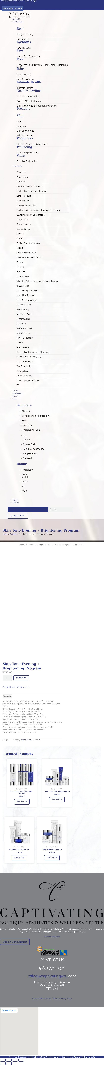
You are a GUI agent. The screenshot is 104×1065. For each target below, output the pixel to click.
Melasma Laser (24, 305)
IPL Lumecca (23, 286)
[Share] (15, 1060)
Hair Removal (24, 39)
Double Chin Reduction (29, 101)
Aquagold (21, 181)
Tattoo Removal (24, 376)
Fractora (20, 267)
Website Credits (88, 1057)
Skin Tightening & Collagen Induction (36, 105)
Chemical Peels (24, 200)
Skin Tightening (25, 135)
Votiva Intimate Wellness (28, 380)
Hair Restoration (25, 79)
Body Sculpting (25, 34)
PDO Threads (24, 47)
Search (45, 509)
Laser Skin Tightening (26, 300)
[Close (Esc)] (21, 1060)
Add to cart (21, 678)
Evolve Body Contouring (28, 243)
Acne (19, 121)
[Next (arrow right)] (9, 1063)
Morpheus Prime (24, 333)
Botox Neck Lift (24, 196)
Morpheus (21, 324)
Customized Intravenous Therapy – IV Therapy (38, 210)
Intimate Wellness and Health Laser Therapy (37, 281)
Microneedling (23, 319)
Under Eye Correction (28, 56)
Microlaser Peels (24, 314)
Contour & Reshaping (28, 96)
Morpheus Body (24, 328)
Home (22, 545)
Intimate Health (25, 87)
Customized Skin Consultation (31, 215)
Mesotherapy (23, 309)
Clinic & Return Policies (41, 999)
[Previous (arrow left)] (3, 1063)
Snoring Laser (23, 371)
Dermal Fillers (23, 219)
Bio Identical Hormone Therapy (31, 191)
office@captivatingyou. (48, 976)
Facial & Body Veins (27, 161)
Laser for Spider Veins (27, 290)
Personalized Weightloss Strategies (33, 352)
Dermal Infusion (24, 224)
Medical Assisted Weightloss (32, 144)
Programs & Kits (45, 545)
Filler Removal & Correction (29, 257)
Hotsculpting (23, 276)
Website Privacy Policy (62, 999)
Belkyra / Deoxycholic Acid (29, 186)
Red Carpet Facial (25, 361)
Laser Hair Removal (26, 295)
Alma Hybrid (22, 177)
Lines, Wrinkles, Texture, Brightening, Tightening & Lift (42, 66)
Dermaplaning (23, 229)
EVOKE (20, 238)
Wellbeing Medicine (27, 152)
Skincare (29, 545)
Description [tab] (7, 696)
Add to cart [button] (22, 802)
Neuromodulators (25, 338)
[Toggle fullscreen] (9, 1060)
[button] (43, 22)
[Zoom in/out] (3, 1060)
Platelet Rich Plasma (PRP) (29, 357)
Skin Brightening (25, 130)
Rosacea (21, 126)
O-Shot (20, 342)
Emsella (20, 234)
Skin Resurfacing (24, 366)
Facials (20, 248)
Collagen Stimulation (26, 205)
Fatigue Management (26, 252)
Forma (20, 262)
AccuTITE (21, 172)
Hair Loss (21, 271)
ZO (18, 385)
